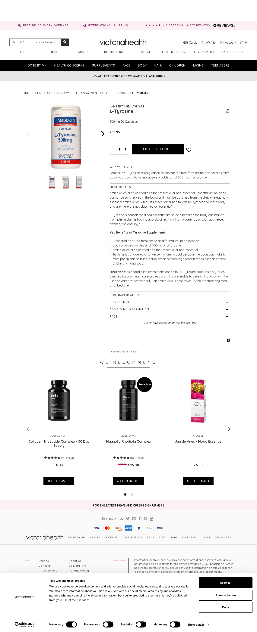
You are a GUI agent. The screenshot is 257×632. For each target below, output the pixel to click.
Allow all (225, 582)
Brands (84, 51)
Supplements (103, 65)
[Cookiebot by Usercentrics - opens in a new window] (24, 624)
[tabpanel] (59, 429)
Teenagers (220, 65)
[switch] (108, 624)
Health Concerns (69, 65)
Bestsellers (113, 51)
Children (177, 65)
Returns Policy (79, 570)
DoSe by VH (37, 65)
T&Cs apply (155, 76)
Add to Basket (58, 481)
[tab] (125, 494)
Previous (28, 133)
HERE (160, 505)
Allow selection (226, 595)
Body (142, 65)
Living (198, 65)
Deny (225, 607)
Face (126, 65)
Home (24, 51)
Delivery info (77, 565)
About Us (75, 560)
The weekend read (173, 51)
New (54, 51)
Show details (196, 624)
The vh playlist (203, 51)
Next (102, 133)
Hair (158, 65)
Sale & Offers (232, 51)
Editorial (143, 51)
